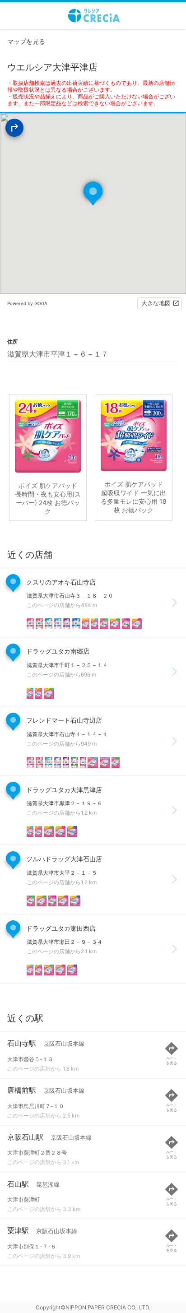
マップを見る (26, 41)
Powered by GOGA (27, 303)
